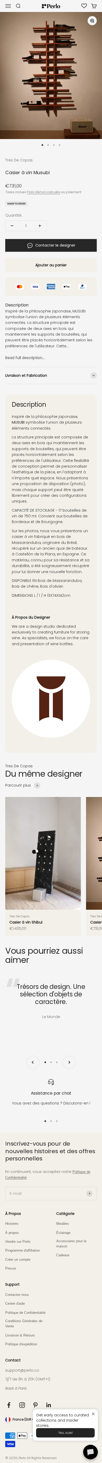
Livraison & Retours (20, 1335)
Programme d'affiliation (22, 1250)
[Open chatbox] (90, 1452)
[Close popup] (93, 1414)
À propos (12, 1233)
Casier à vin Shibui (25, 922)
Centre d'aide (15, 1303)
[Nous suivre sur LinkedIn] (48, 1405)
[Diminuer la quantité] (12, 226)
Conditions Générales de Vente (23, 1323)
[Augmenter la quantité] (39, 226)
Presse (10, 1268)
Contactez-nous (17, 1295)
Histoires (12, 1224)
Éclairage (63, 1233)
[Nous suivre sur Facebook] (8, 1405)
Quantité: (13, 215)
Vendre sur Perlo (17, 1242)
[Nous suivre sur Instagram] (22, 1405)
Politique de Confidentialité (25, 1313)
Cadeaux (63, 1255)
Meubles (62, 1224)
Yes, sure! (65, 1432)
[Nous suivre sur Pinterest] (35, 1405)
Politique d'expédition (21, 1344)
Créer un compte (17, 1259)
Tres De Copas (19, 160)
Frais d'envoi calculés (43, 192)
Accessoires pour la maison (71, 1243)
